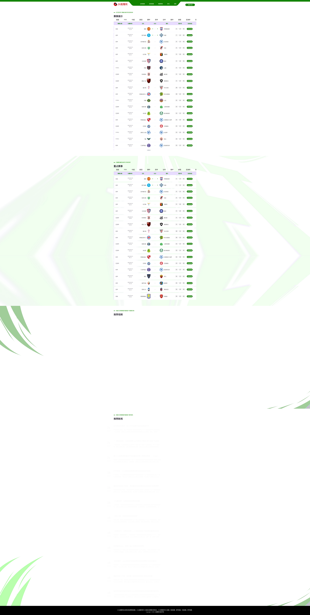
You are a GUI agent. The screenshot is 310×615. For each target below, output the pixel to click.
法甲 (164, 20)
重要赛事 (160, 3)
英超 (117, 20)
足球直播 (142, 3)
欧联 (179, 20)
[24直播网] (120, 5)
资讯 (168, 3)
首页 (134, 3)
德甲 (148, 20)
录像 (175, 3)
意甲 (171, 20)
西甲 (156, 20)
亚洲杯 (188, 20)
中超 (133, 20)
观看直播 (189, 29)
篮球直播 (151, 3)
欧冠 (141, 20)
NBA (125, 19)
